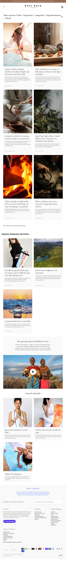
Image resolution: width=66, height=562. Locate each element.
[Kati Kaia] (33, 6)
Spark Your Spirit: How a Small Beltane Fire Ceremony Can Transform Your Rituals (47, 138)
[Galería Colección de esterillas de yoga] (48, 412)
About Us (53, 511)
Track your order (54, 513)
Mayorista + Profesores (56, 520)
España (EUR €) (13, 549)
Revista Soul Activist (39, 516)
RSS (62, 16)
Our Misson (37, 514)
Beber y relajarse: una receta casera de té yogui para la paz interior (46, 204)
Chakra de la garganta (13, 474)
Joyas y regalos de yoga (40, 513)
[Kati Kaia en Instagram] (61, 548)
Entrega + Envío (6, 532)
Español (5, 549)
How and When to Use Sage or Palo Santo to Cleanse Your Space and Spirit (48, 71)
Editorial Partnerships (8, 536)
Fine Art (36, 519)
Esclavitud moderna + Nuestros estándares (12, 542)
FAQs (52, 514)
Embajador (5, 534)
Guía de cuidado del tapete (40, 517)
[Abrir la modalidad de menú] (4, 7)
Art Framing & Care (55, 517)
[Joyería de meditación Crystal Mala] (17, 412)
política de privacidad (7, 537)
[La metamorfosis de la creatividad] (17, 303)
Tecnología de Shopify (7, 556)
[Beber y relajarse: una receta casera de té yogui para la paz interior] (48, 177)
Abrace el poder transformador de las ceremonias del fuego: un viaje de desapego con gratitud (17, 204)
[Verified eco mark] (33, 488)
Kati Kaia (21, 554)
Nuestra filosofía (54, 522)
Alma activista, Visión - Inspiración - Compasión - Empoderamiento (32, 15)
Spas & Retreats (54, 519)
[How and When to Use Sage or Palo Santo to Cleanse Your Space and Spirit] (48, 44)
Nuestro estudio (54, 516)
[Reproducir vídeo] (33, 372)
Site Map (5, 539)
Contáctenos (53, 525)
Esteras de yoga (38, 511)
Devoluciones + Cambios (8, 533)
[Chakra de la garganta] (17, 456)
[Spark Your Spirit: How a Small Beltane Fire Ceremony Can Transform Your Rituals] (48, 111)
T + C (4, 540)
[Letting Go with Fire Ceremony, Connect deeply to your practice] (17, 111)
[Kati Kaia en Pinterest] (59, 548)
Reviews (53, 523)
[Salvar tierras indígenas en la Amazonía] (48, 252)
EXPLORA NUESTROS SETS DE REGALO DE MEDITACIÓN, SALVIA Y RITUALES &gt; (33, 1)
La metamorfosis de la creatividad (17, 321)
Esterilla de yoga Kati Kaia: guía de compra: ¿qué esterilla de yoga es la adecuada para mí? (17, 272)
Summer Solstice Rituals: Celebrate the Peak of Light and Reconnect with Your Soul (17, 71)
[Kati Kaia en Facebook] (57, 548)
